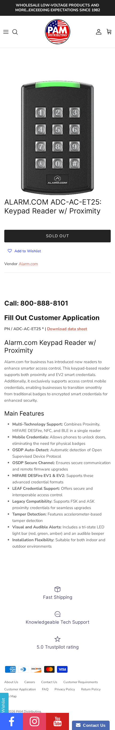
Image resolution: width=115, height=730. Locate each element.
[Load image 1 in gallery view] (57, 137)
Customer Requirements (80, 682)
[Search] (18, 32)
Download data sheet (67, 329)
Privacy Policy (65, 689)
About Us (11, 682)
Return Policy (91, 689)
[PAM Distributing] (57, 31)
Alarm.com (28, 263)
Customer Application (20, 689)
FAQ (45, 689)
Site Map (10, 696)
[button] (24, 251)
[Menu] (6, 32)
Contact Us (49, 682)
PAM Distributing (28, 711)
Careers (29, 682)
